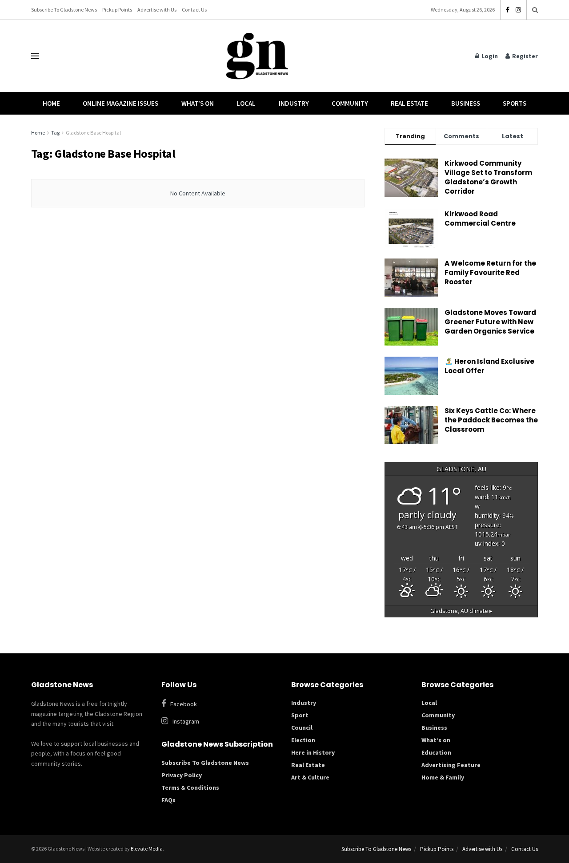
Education (436, 752)
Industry (294, 103)
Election (303, 740)
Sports (514, 103)
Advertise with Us (156, 9)
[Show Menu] (35, 56)
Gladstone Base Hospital (93, 132)
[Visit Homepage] (257, 56)
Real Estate (409, 103)
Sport (300, 715)
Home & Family (442, 777)
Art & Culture (310, 777)
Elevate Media (147, 848)
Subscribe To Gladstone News (64, 9)
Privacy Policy (181, 775)
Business (465, 103)
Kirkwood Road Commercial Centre (481, 218)
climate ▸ (461, 611)
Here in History (313, 752)
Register (524, 56)
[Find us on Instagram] (518, 10)
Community (350, 103)
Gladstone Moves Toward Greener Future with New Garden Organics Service (490, 322)
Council (302, 728)
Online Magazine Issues (120, 103)
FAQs (168, 800)
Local (246, 103)
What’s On (197, 103)
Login (489, 56)
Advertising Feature (451, 765)
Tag (55, 132)
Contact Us (194, 9)
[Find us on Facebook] (507, 10)
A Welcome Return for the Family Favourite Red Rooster (490, 272)
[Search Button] (535, 10)
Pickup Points (117, 9)
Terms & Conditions (190, 787)
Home (51, 103)
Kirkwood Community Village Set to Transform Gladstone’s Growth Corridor (488, 177)
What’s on (435, 740)
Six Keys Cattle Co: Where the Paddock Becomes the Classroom (491, 420)
